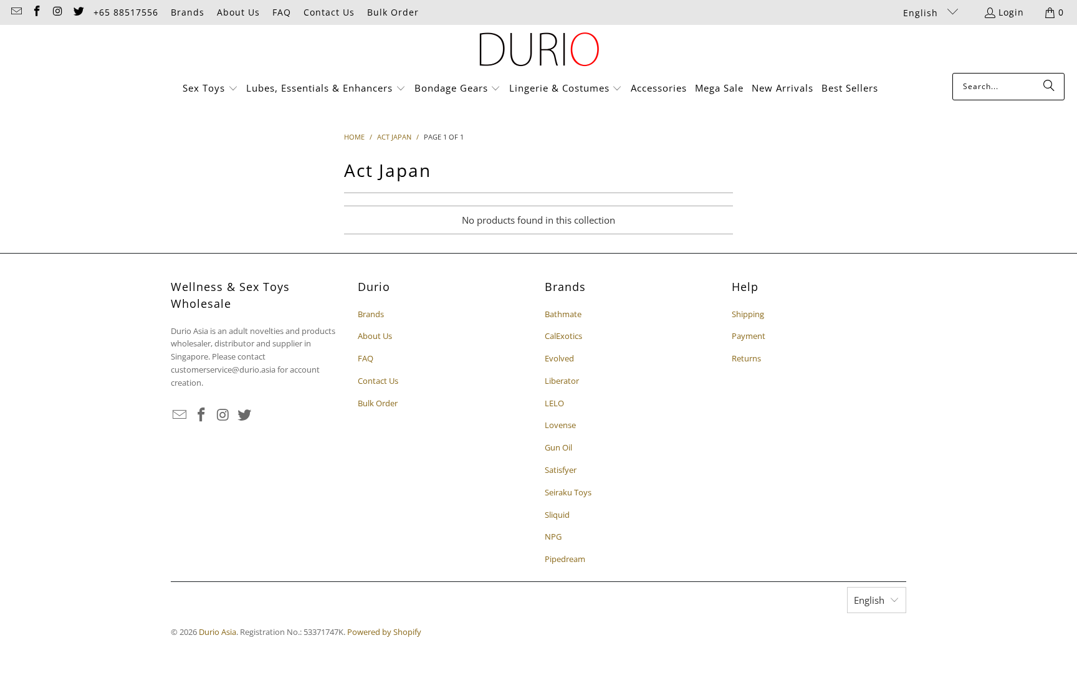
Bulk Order (393, 12)
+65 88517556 (125, 12)
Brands (187, 12)
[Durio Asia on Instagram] (57, 12)
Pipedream (565, 559)
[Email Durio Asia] (15, 12)
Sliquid (557, 514)
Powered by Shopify (384, 631)
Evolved (559, 358)
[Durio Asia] (539, 52)
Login (1011, 12)
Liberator (562, 380)
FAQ (281, 12)
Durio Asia (217, 631)
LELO (554, 403)
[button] (210, 89)
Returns (746, 358)
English (922, 13)
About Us (238, 12)
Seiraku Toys (568, 492)
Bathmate (563, 314)
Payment (748, 335)
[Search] (1049, 86)
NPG (553, 536)
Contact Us (329, 12)
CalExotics (563, 335)
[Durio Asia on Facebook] (37, 12)
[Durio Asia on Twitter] (78, 12)
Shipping (748, 314)
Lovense (560, 425)
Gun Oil (558, 447)
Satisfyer (561, 469)
